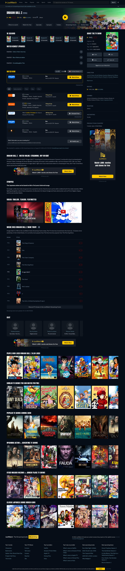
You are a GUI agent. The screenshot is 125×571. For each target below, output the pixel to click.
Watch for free (27, 25)
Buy (33, 89)
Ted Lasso (27, 550)
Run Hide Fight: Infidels (89, 548)
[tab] (45, 52)
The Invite (8, 558)
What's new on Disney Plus (71, 558)
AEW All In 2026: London (89, 556)
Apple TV (46, 553)
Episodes (39, 25)
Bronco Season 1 (106, 562)
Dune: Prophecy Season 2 (109, 548)
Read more (90, 80)
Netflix (46, 548)
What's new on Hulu (69, 560)
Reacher (27, 556)
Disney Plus (47, 556)
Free (26, 89)
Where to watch (13, 25)
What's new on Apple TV (70, 555)
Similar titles (85, 25)
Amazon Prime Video (50, 550)
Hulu (45, 558)
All (9, 89)
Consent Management (78, 538)
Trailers (59, 25)
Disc (39, 89)
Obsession (8, 548)
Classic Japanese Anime (106, 100)
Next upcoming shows (107, 545)
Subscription (17, 89)
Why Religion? (86, 558)
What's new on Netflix (69, 548)
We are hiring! (33, 537)
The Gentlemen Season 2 (109, 550)
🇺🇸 (74, 71)
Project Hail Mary (10, 556)
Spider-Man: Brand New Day (13, 553)
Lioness (27, 553)
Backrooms (8, 550)
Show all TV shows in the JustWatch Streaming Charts (45, 307)
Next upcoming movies (88, 545)
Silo (26, 558)
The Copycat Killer (87, 553)
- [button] (16, 51)
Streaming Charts (71, 25)
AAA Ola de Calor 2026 (89, 550)
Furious (27, 548)
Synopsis (49, 25)
